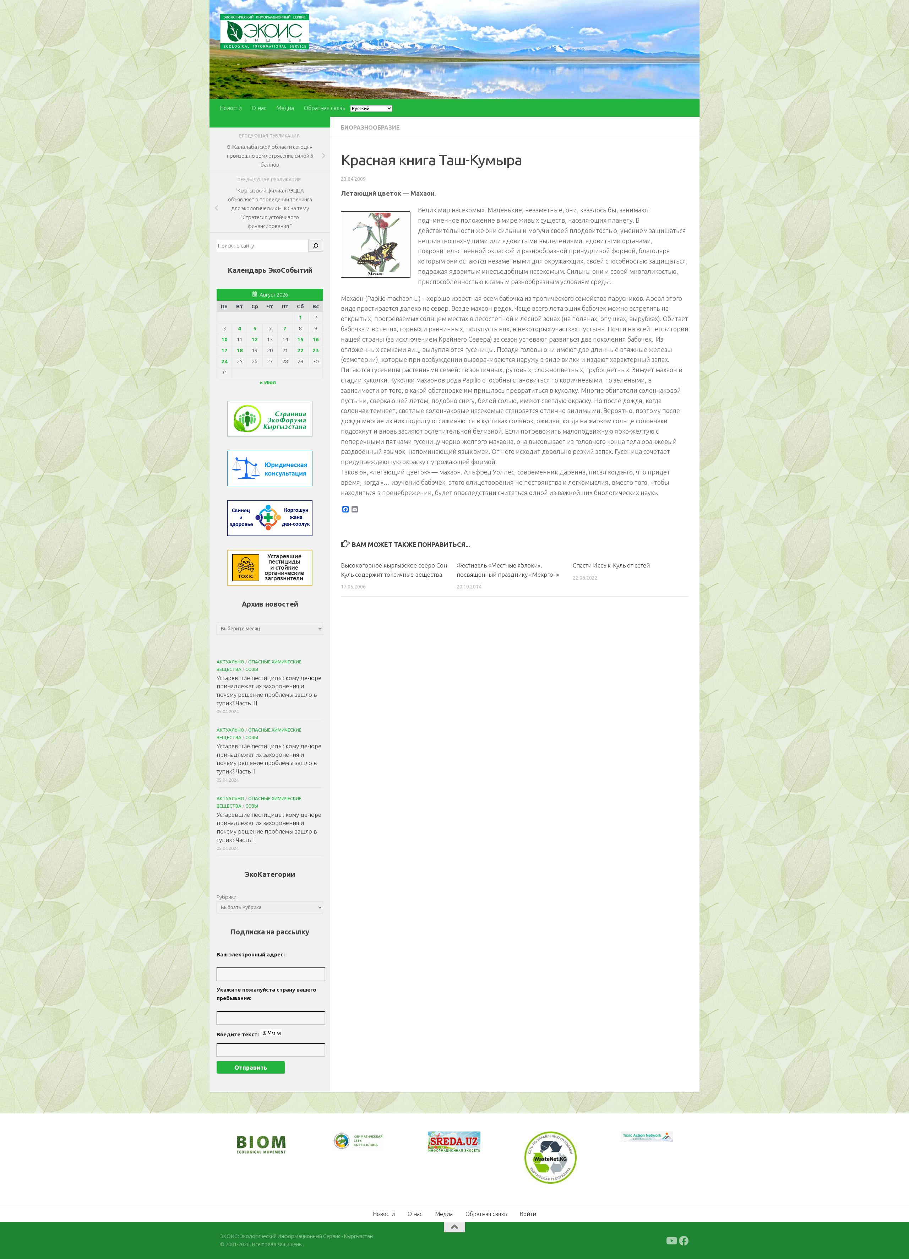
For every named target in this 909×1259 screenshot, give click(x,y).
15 (300, 339)
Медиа (285, 108)
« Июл (268, 382)
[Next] (369, 1146)
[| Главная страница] (264, 31)
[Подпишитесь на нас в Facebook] (684, 1240)
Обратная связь (324, 108)
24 (224, 361)
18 (239, 350)
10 (224, 339)
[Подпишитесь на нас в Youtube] (671, 1240)
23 (315, 350)
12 (254, 339)
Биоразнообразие (370, 127)
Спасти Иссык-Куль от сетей (611, 565)
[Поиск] (315, 246)
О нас (259, 108)
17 (224, 350)
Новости (231, 108)
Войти (527, 1213)
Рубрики (226, 897)
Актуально (230, 661)
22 (300, 350)
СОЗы (251, 669)
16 (315, 339)
